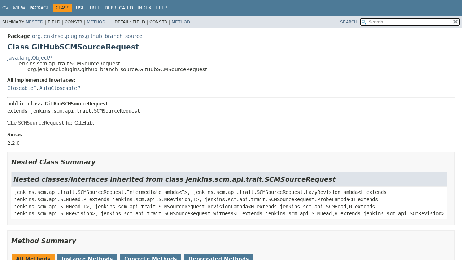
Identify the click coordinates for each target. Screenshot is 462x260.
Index (144, 7)
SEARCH (348, 22)
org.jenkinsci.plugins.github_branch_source (87, 36)
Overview (13, 7)
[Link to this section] (101, 162)
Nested (34, 22)
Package (39, 7)
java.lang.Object (28, 58)
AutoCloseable (58, 88)
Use (80, 7)
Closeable (20, 88)
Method (96, 22)
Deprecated (119, 7)
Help (161, 7)
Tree (94, 7)
